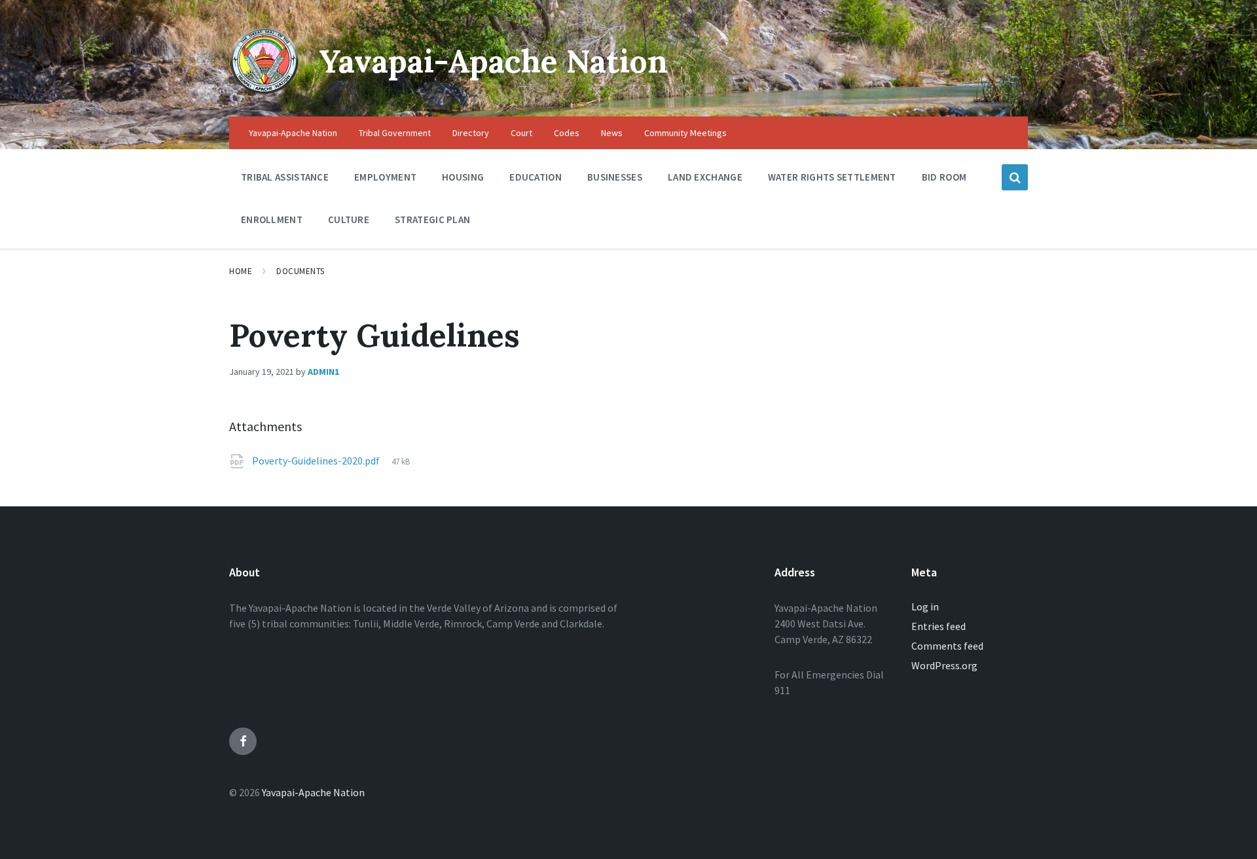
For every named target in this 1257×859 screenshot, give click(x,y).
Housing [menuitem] (463, 177)
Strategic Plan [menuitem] (432, 219)
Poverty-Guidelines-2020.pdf (317, 460)
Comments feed (947, 645)
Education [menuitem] (535, 177)
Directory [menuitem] (470, 133)
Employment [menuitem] (385, 177)
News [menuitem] (612, 133)
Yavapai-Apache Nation (493, 61)
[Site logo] (264, 90)
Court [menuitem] (521, 133)
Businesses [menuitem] (614, 177)
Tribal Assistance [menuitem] (285, 177)
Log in (925, 606)
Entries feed (938, 626)
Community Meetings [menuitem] (685, 133)
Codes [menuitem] (566, 133)
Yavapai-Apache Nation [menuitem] (293, 133)
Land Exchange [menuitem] (705, 177)
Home (240, 271)
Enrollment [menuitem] (271, 219)
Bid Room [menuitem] (944, 177)
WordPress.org (944, 665)
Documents (300, 271)
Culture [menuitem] (348, 219)
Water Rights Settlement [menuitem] (832, 177)
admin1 (323, 371)
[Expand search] (1015, 177)
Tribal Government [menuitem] (395, 133)
